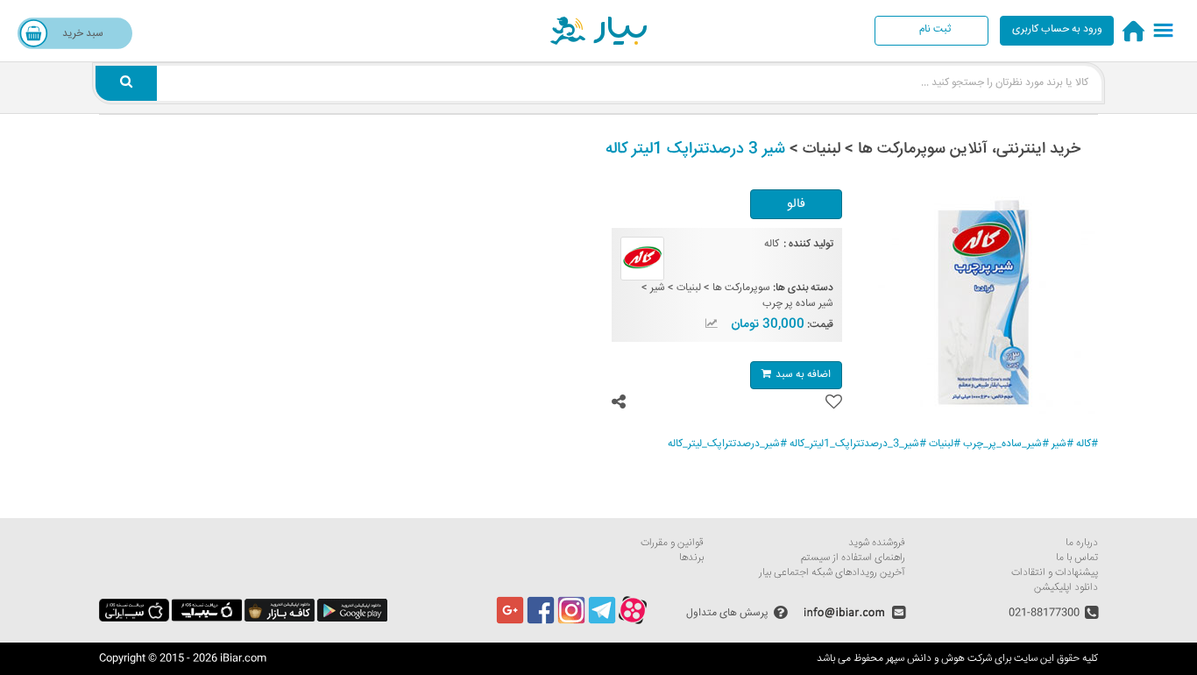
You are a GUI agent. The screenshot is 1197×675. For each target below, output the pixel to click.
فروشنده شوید (876, 543)
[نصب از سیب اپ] (207, 619)
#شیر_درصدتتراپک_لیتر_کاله (727, 444)
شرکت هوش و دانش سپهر (939, 658)
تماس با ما (1077, 558)
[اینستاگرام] (571, 622)
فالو (796, 204)
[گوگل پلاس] (510, 622)
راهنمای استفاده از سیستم (853, 558)
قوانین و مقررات (672, 543)
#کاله (1087, 444)
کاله (771, 244)
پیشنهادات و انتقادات (1054, 573)
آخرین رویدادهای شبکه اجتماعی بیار (832, 573)
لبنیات (688, 288)
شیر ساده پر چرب (797, 303)
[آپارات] (633, 622)
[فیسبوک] (541, 622)
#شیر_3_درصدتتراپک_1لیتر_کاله (858, 444)
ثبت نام (935, 29)
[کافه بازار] (279, 619)
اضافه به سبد (803, 374)
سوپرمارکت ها (741, 288)
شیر (657, 288)
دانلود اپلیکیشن (1066, 587)
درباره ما (1082, 543)
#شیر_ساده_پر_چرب (1006, 444)
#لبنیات (944, 444)
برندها (691, 558)
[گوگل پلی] (352, 619)
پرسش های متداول (727, 612)
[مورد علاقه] (833, 402)
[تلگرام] (602, 622)
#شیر (1062, 444)
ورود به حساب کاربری (1057, 29)
